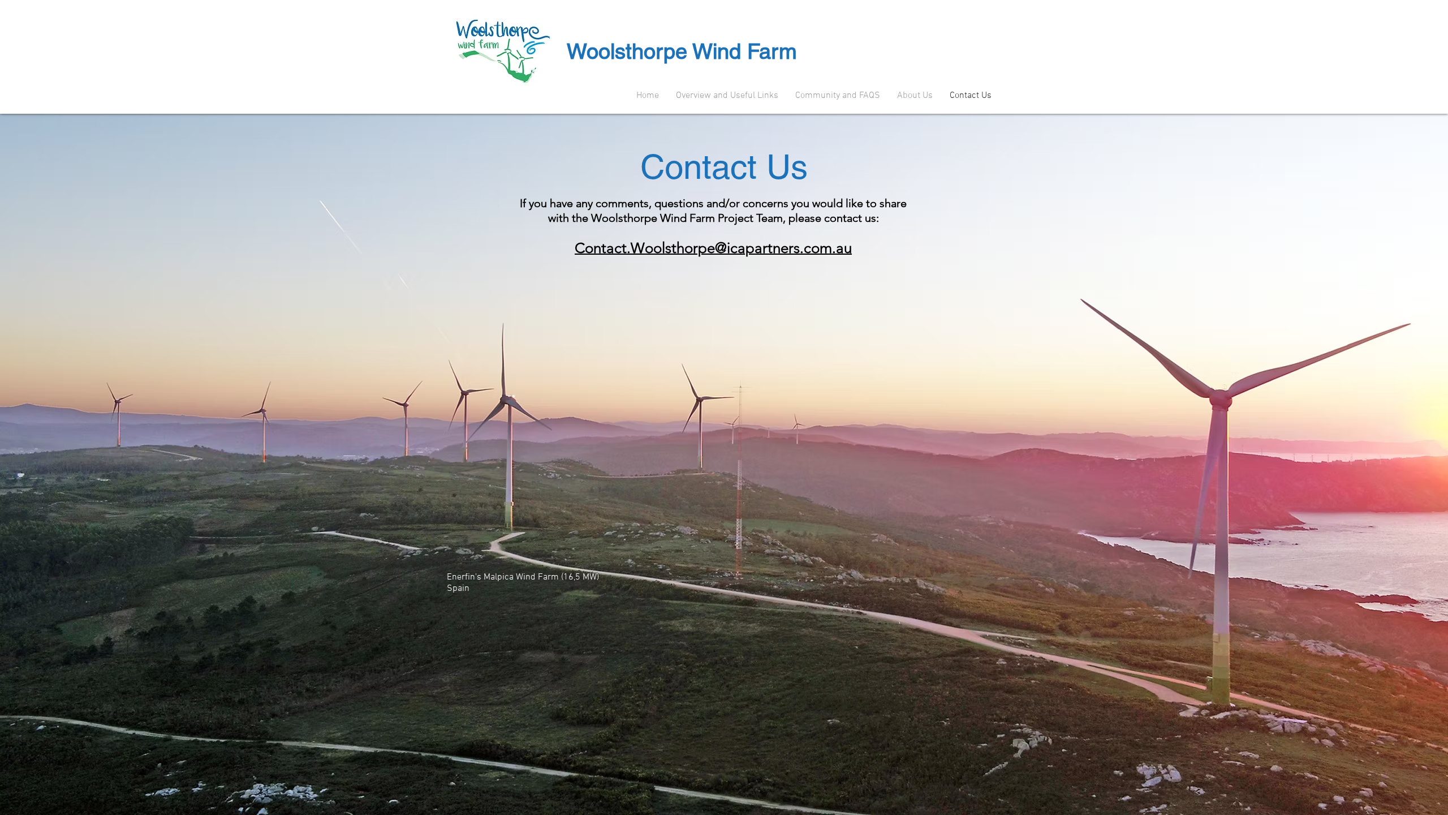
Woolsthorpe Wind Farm (682, 51)
